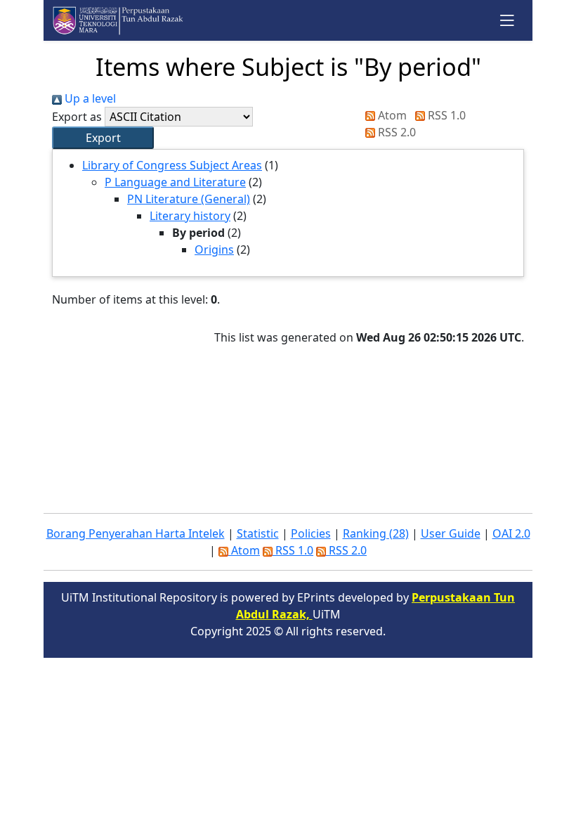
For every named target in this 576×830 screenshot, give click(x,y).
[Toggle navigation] (507, 20)
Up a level (89, 98)
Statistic (258, 533)
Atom (391, 115)
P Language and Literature (175, 182)
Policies (311, 533)
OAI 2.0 (511, 533)
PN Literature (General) (188, 199)
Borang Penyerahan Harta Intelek (135, 533)
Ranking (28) (376, 533)
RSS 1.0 (445, 115)
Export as (77, 116)
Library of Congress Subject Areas (172, 165)
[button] (103, 138)
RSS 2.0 (395, 132)
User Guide (450, 533)
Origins (214, 249)
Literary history (190, 215)
